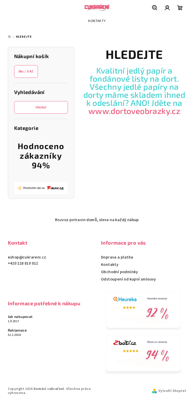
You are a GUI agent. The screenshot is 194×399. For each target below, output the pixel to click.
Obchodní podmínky (119, 272)
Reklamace (17, 330)
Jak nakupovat (20, 316)
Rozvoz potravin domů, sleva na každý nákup (97, 220)
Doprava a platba (117, 257)
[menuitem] (97, 21)
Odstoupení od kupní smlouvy (128, 279)
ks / (26, 71)
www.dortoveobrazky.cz (134, 110)
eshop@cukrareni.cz (27, 257)
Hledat (41, 107)
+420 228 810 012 (23, 263)
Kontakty (109, 264)
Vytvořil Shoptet (172, 390)
